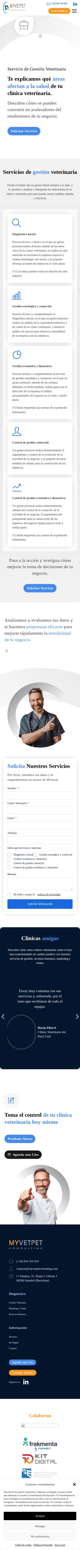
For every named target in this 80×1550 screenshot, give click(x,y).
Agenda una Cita (26, 1154)
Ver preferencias (40, 1536)
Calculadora (59, 10)
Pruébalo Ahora (20, 1139)
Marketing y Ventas (17, 1308)
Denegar (40, 1526)
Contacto (13, 1348)
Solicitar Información (40, 904)
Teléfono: (12, 833)
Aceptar (40, 1515)
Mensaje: (12, 874)
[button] (74, 1484)
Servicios (13, 1337)
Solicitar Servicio (24, 131)
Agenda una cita (22, 1362)
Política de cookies (23, 1545)
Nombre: (13, 788)
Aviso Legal (59, 1545)
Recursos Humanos (17, 1314)
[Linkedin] (75, 4)
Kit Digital (13, 1342)
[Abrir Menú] (74, 10)
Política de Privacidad (42, 1545)
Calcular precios (22, 1372)
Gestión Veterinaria (17, 1302)
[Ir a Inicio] (14, 7)
